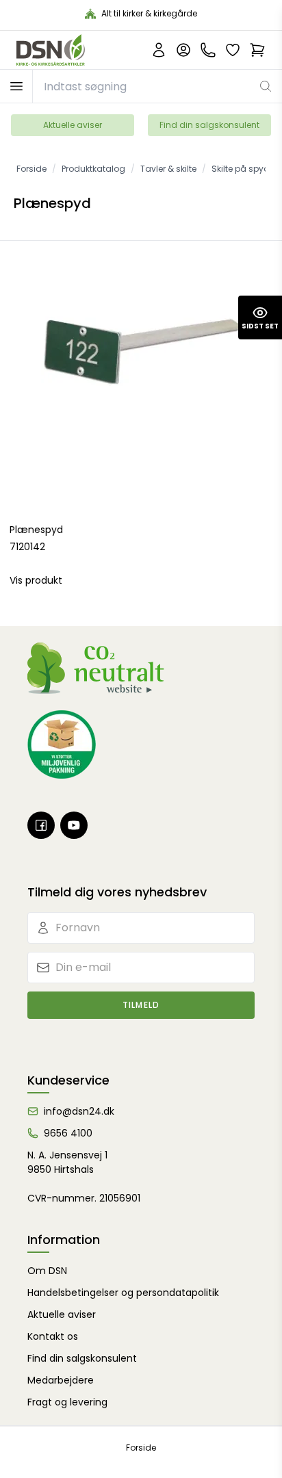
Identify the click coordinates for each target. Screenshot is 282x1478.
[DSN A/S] (50, 50)
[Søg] (265, 86)
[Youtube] (74, 825)
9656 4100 (68, 1133)
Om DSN (47, 1271)
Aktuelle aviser (72, 125)
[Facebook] (41, 825)
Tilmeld (141, 1005)
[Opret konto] (159, 50)
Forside (141, 1447)
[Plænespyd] (141, 382)
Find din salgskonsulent (209, 125)
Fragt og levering (67, 1402)
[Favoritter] (233, 50)
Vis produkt (36, 580)
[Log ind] (183, 50)
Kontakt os (52, 1336)
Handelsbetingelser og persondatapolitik (123, 1292)
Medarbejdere (60, 1380)
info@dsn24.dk (79, 1111)
